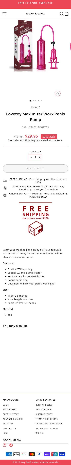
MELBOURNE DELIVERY (47, 428)
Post (5, 433)
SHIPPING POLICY (44, 414)
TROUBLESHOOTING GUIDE (49, 423)
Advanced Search (13, 419)
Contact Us (9, 428)
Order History (11, 414)
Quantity (35, 151)
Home (34, 107)
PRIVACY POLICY (43, 409)
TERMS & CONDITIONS (47, 419)
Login (6, 405)
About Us (8, 423)
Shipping (30, 140)
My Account (10, 409)
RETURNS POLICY (44, 405)
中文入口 (40, 433)
